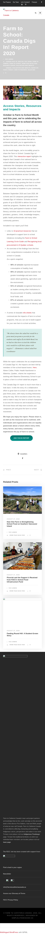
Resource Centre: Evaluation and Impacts (18, 65)
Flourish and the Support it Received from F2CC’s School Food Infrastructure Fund (22, 580)
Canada (9, 68)
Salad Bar (31, 70)
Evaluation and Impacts (21, 68)
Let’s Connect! (25, 2)
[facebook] (41, 2)
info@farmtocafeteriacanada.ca (14, 887)
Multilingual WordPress (9, 932)
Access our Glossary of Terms (14, 893)
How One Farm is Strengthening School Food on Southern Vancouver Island (22, 524)
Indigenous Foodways (32, 834)
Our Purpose (7, 2)
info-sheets (27, 313)
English (21, 61)
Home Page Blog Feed (29, 63)
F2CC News (28, 61)
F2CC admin (9, 59)
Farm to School (15, 63)
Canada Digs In (11, 61)
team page (7, 842)
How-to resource (20, 70)
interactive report (24, 156)
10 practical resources (22, 231)
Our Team (16, 2)
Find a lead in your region (12, 867)
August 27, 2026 (13, 519)
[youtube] (21, 4)
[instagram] (25, 4)
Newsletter (7, 874)
